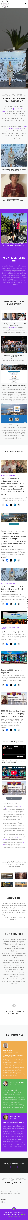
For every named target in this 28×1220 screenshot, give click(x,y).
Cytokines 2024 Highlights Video (13, 631)
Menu (25, 3)
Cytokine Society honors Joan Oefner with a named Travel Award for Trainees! (12, 589)
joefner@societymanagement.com (12, 1202)
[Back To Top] (14, 1209)
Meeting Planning (6, 667)
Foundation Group (13, 327)
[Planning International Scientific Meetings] (14, 373)
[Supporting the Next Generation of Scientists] (14, 344)
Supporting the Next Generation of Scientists (14, 356)
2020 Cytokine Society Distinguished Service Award (14, 200)
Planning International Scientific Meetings (14, 385)
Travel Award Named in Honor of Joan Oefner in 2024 (14, 170)
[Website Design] (14, 412)
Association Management (8, 475)
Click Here (14, 1167)
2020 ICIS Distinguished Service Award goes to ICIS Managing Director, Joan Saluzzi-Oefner (13, 713)
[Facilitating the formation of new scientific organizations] (14, 316)
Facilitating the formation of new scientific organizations (14, 324)
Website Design (14, 425)
